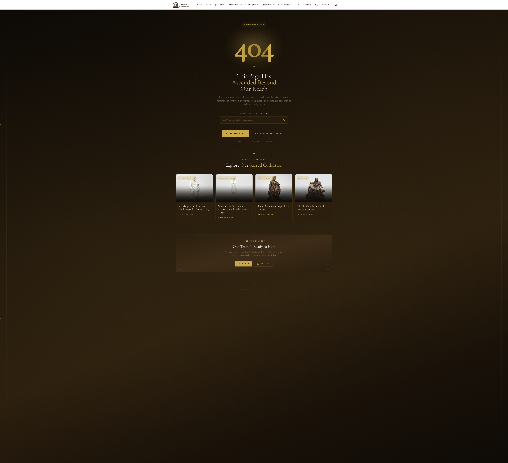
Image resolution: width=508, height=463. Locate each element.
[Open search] (335, 4)
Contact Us (238, 141)
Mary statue (234, 4)
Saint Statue (250, 4)
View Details (184, 214)
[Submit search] (284, 120)
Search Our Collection (254, 114)
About (208, 4)
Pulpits (308, 4)
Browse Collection (266, 133)
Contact (325, 4)
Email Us (245, 264)
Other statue (267, 4)
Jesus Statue (220, 4)
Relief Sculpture (285, 4)
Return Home (237, 133)
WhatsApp (270, 141)
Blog (317, 4)
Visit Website (254, 141)
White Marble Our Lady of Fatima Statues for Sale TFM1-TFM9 (232, 209)
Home (199, 4)
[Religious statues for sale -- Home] (180, 5)
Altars (298, 4)
